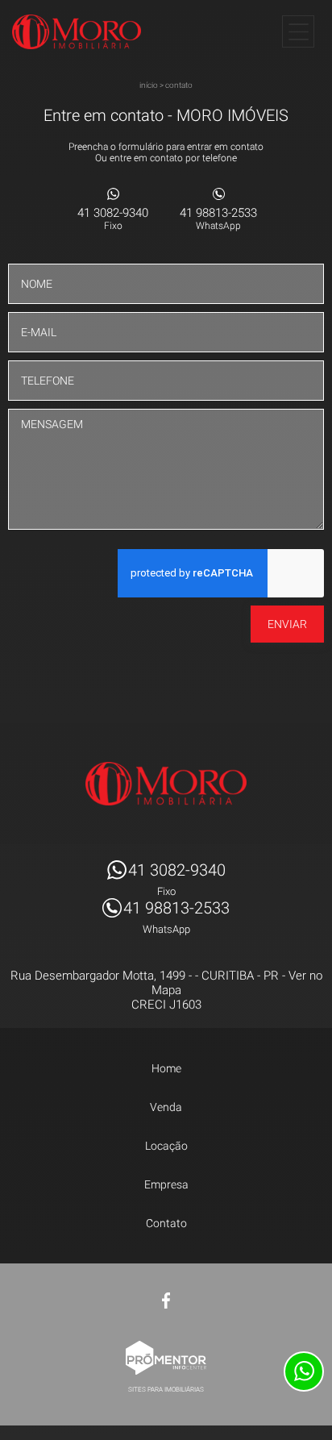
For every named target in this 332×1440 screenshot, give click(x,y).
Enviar (287, 624)
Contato (179, 85)
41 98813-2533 (218, 218)
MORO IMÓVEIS (166, 783)
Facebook (166, 1300)
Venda (166, 1107)
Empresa (166, 1184)
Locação (166, 1145)
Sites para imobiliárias (166, 1389)
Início (148, 85)
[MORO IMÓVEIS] (76, 32)
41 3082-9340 (112, 218)
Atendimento (304, 1371)
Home (166, 1068)
